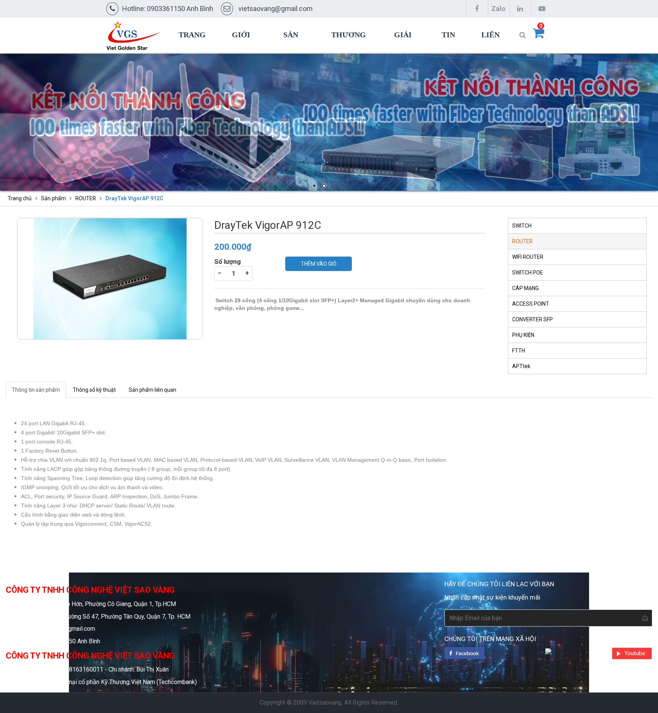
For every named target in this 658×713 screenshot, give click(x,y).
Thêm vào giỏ (319, 264)
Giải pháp (404, 51)
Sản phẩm (295, 51)
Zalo (498, 9)
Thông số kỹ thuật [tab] (94, 390)
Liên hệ (490, 51)
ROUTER (85, 198)
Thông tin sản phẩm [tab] (36, 390)
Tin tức (450, 51)
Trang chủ (192, 51)
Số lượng (227, 261)
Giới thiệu (244, 51)
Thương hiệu (348, 51)
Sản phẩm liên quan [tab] (152, 390)
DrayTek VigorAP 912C (134, 198)
